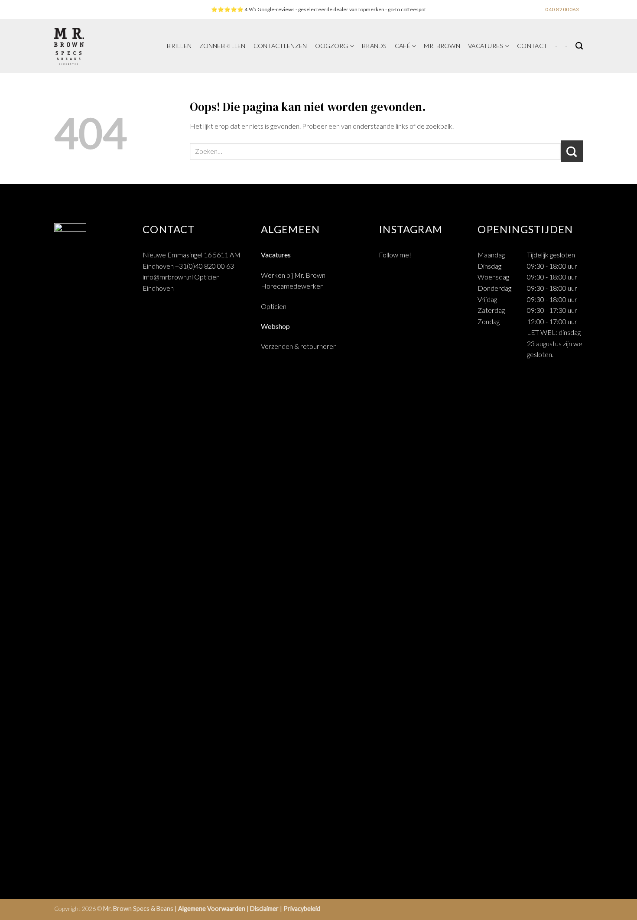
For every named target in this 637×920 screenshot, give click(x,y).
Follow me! (395, 254)
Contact (532, 45)
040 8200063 (562, 9)
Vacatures (486, 45)
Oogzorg (331, 45)
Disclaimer (264, 908)
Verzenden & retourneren (299, 346)
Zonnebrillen (222, 45)
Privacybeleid (301, 908)
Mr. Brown (442, 45)
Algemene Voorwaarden (211, 908)
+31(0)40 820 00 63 (204, 266)
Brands (374, 45)
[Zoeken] (579, 46)
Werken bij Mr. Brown (293, 275)
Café (402, 45)
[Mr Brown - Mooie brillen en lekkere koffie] (92, 46)
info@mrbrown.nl (168, 277)
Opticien (273, 306)
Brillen (179, 45)
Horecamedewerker (292, 286)
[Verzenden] (572, 151)
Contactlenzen (280, 45)
